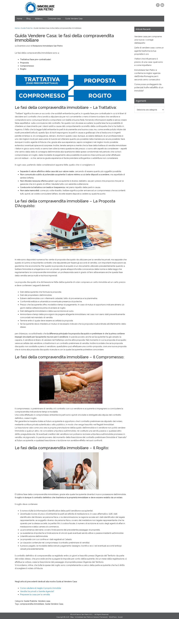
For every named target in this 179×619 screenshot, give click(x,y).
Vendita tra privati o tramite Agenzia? (37, 591)
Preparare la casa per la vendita (35, 594)
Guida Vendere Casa (54, 604)
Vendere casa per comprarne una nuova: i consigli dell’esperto (148, 39)
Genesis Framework (100, 617)
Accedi (120, 617)
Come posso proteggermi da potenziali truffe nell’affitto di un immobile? (148, 87)
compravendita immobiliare (32, 604)
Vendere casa (44, 601)
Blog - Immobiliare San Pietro (40, 8)
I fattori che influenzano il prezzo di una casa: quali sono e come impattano (148, 62)
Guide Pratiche (30, 601)
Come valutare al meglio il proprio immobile (40, 588)
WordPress (113, 617)
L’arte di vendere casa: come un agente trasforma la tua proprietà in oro (149, 50)
